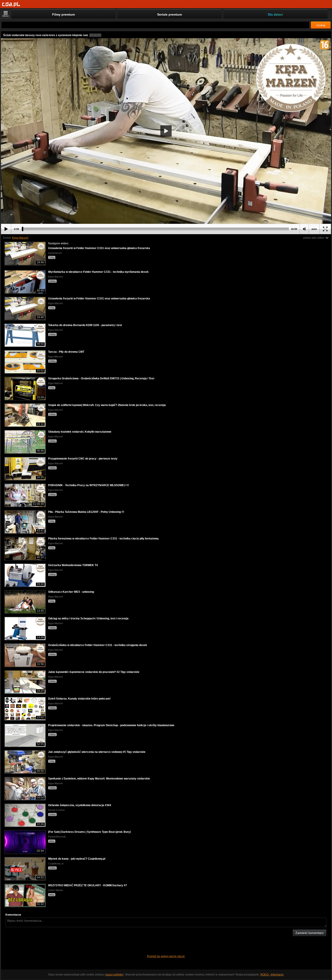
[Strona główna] (11, 4)
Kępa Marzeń (20, 237)
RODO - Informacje (272, 974)
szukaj (320, 25)
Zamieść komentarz (309, 933)
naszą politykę (114, 974)
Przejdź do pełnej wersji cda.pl (166, 956)
